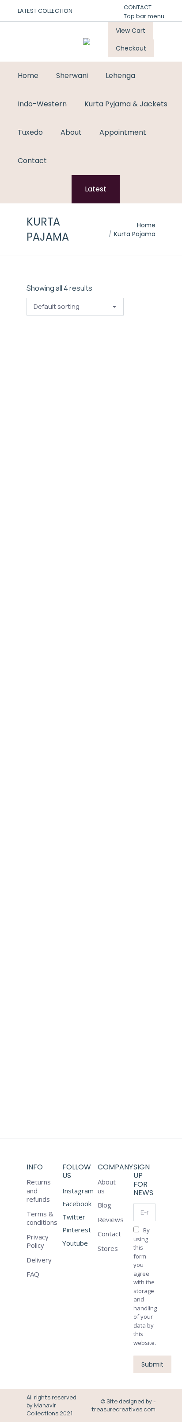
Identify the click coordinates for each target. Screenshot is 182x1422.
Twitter (73, 1216)
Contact (109, 1234)
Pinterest (76, 1229)
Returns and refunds (39, 1191)
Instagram (78, 1190)
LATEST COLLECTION (45, 11)
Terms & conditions (42, 1218)
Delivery (39, 1260)
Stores (108, 1248)
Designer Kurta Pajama (80, 706)
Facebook (76, 1203)
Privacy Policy (38, 1241)
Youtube (75, 1243)
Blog (104, 1205)
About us (107, 1186)
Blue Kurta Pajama (70, 508)
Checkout (131, 48)
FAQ (33, 1274)
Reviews (111, 1220)
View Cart (130, 30)
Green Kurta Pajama (73, 904)
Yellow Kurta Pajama (77, 1101)
